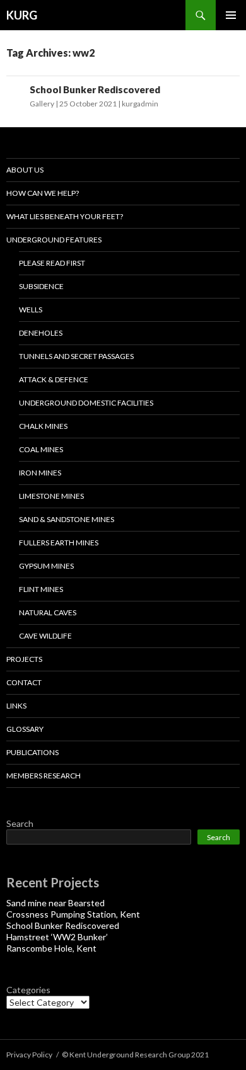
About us (25, 169)
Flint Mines (41, 589)
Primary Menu (231, 15)
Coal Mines (41, 449)
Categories (28, 989)
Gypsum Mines (46, 566)
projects (24, 659)
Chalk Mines (43, 426)
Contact (24, 682)
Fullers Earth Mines (58, 542)
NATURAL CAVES (47, 612)
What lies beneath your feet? (64, 216)
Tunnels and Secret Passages (76, 356)
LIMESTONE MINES (51, 496)
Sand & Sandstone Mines (66, 519)
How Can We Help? (42, 193)
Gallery (42, 103)
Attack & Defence (53, 379)
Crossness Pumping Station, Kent (73, 914)
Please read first (52, 263)
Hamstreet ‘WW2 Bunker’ (57, 936)
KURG (21, 15)
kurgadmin (140, 103)
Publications (32, 752)
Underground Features (54, 239)
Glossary (25, 729)
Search (19, 823)
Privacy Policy (29, 1054)
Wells (30, 309)
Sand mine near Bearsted (55, 902)
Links (16, 705)
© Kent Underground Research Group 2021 (135, 1054)
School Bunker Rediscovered (95, 89)
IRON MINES (40, 472)
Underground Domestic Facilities (86, 402)
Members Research (43, 775)
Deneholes (40, 333)
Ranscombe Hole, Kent (51, 948)
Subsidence (41, 286)
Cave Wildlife (45, 635)
